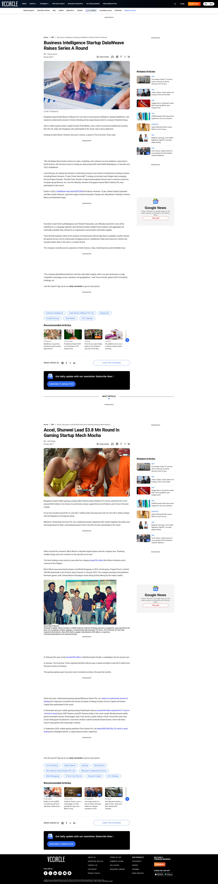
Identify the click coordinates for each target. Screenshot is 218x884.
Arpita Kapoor (69, 765)
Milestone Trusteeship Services (93, 771)
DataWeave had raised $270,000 (69, 191)
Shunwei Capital (94, 776)
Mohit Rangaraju (52, 776)
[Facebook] (121, 57)
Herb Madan (70, 318)
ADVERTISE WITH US (95, 861)
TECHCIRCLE (136, 861)
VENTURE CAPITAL (43, 10)
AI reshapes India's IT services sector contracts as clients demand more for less (161, 81)
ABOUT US (91, 857)
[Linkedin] (129, 57)
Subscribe (194, 4)
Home (46, 37)
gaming (85, 765)
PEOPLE (80, 10)
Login (182, 4)
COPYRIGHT (92, 869)
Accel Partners (52, 765)
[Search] (175, 4)
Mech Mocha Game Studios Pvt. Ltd (60, 771)
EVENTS (135, 865)
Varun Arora (52, 54)
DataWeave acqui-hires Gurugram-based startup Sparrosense (52, 346)
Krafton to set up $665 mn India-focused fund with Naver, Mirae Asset (52, 804)
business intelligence (54, 313)
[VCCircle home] (10, 4)
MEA (211, 4)
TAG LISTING (114, 865)
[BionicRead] (112, 57)
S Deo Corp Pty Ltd (73, 776)
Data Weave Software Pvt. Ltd (81, 313)
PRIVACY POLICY (94, 873)
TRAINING (135, 869)
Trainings (44, 4)
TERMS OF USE (115, 857)
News (24, 4)
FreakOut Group (52, 318)
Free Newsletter (110, 4)
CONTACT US (92, 865)
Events (32, 4)
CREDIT (61, 10)
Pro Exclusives (58, 4)
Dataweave (104, 313)
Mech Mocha (99, 765)
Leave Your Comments (111, 363)
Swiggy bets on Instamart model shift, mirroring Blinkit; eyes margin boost (162, 105)
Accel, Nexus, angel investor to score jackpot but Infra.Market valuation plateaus (162, 153)
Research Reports (75, 4)
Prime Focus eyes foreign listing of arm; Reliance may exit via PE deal (93, 346)
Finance (155, 124)
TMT (52, 37)
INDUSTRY (69, 10)
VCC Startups (87, 318)
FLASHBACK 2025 (105, 10)
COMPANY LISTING (117, 861)
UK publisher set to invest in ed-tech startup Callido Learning (114, 346)
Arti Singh (51, 441)
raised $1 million (96, 560)
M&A (54, 10)
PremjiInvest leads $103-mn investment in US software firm (72, 346)
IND (205, 4)
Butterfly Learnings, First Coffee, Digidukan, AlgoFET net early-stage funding (162, 140)
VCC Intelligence (93, 4)
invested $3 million (73, 657)
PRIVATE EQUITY (28, 10)
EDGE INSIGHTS (138, 873)
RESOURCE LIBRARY (117, 869)
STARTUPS (118, 10)
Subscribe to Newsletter (61, 384)
